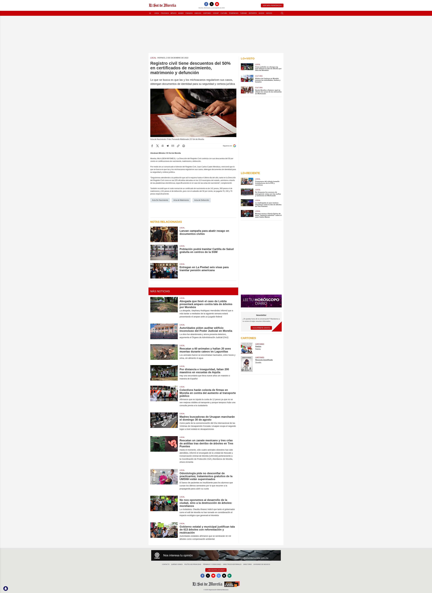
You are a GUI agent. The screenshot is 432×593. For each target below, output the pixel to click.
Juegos (269, 13)
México (173, 13)
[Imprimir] (183, 146)
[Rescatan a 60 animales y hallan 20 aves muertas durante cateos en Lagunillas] (164, 353)
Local (156, 13)
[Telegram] (167, 146)
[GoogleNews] (219, 576)
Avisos (261, 13)
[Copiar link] (178, 146)
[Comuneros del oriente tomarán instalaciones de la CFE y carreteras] (247, 182)
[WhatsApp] (162, 146)
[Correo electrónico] (173, 146)
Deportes (253, 13)
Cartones (207, 13)
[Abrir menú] (150, 13)
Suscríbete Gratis (261, 328)
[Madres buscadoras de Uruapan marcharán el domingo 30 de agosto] (164, 423)
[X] (212, 4)
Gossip (216, 13)
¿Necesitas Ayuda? (216, 570)
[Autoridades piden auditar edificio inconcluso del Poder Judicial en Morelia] (164, 333)
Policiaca (165, 13)
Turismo (243, 13)
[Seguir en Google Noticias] (234, 146)
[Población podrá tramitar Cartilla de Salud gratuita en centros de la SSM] (164, 252)
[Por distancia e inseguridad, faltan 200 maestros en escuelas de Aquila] (164, 374)
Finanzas (189, 13)
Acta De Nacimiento (160, 200)
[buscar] (282, 13)
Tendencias (233, 13)
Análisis (198, 13)
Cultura (223, 13)
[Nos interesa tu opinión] (216, 555)
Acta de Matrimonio (181, 200)
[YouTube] (217, 4)
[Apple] (224, 576)
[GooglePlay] (229, 576)
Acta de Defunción (201, 200)
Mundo (181, 13)
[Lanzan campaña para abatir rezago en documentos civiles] (164, 234)
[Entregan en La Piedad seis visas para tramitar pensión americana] (164, 270)
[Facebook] (206, 4)
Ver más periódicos (272, 5)
